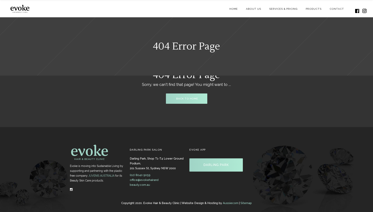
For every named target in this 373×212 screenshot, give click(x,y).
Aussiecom (230, 203)
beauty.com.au (140, 185)
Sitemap (246, 203)
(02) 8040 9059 (140, 175)
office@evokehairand (144, 180)
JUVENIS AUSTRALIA (101, 175)
